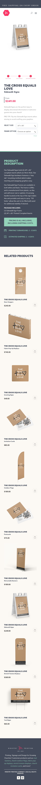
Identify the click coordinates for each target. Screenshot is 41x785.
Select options (35, 305)
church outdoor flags (19, 761)
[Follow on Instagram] (22, 777)
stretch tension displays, (23, 763)
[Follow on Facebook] (18, 777)
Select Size (8, 125)
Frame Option (10, 131)
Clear (35, 136)
